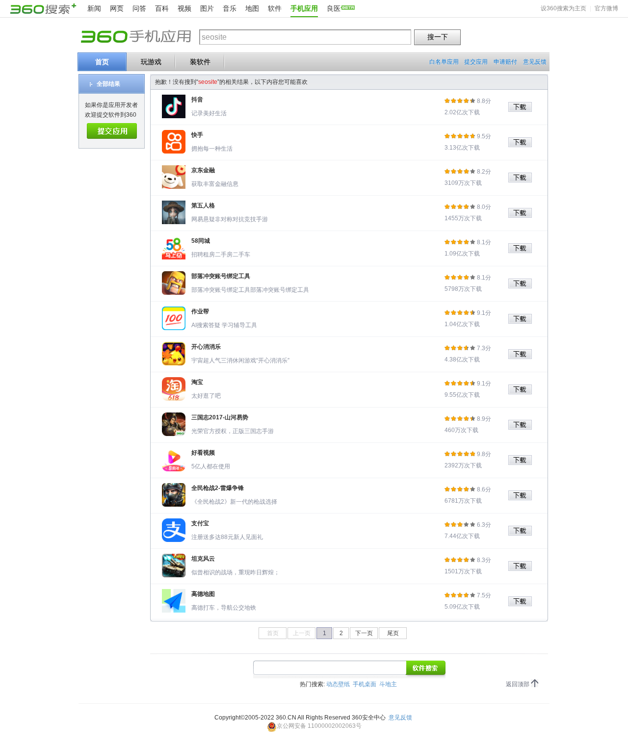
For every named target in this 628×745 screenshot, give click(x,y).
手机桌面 (364, 684)
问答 (139, 8)
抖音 (197, 99)
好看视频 (203, 452)
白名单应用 (444, 61)
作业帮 (200, 311)
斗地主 (388, 684)
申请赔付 (505, 61)
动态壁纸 (338, 684)
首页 (102, 62)
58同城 (200, 240)
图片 (207, 8)
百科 (162, 8)
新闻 (94, 8)
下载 (523, 107)
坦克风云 (203, 558)
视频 (184, 8)
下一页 (364, 633)
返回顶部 (517, 684)
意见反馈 (535, 61)
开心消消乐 (206, 346)
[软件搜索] (425, 668)
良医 (333, 8)
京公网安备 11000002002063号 (319, 725)
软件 (275, 8)
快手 (197, 134)
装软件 (200, 62)
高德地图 (203, 594)
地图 (252, 8)
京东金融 (203, 170)
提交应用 (476, 61)
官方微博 (606, 8)
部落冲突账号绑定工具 (220, 276)
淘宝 (197, 382)
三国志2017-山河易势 (219, 417)
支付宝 (200, 523)
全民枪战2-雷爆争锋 (217, 488)
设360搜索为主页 (563, 8)
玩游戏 (151, 62)
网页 (117, 8)
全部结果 (108, 83)
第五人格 (203, 205)
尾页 (393, 633)
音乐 (229, 8)
